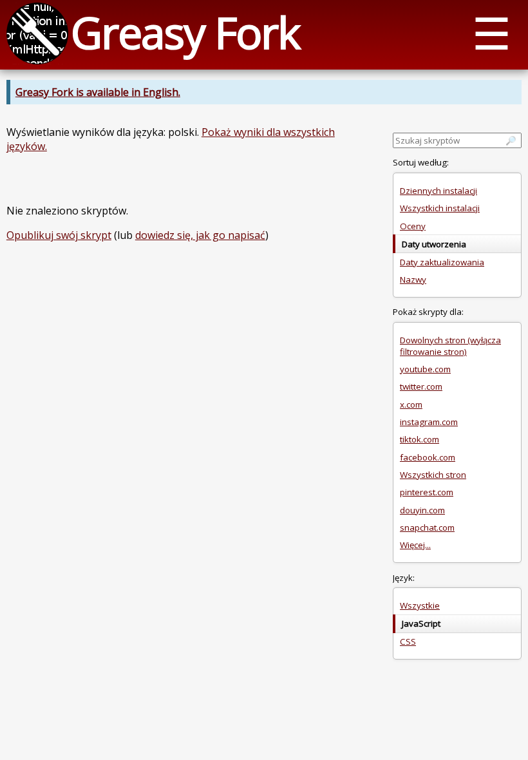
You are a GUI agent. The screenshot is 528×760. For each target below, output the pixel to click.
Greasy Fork (185, 32)
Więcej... (415, 545)
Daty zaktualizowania (442, 262)
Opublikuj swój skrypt (58, 235)
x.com (411, 404)
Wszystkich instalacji (440, 208)
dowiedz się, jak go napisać (200, 235)
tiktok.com (419, 439)
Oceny (413, 226)
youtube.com (425, 369)
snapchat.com (427, 527)
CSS (408, 641)
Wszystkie (420, 605)
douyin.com (422, 510)
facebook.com (427, 457)
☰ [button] (491, 32)
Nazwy (413, 279)
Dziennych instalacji (438, 190)
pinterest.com (426, 492)
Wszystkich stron (433, 474)
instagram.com (429, 422)
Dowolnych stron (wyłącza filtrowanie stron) (450, 345)
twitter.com (421, 386)
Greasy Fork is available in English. (97, 92)
